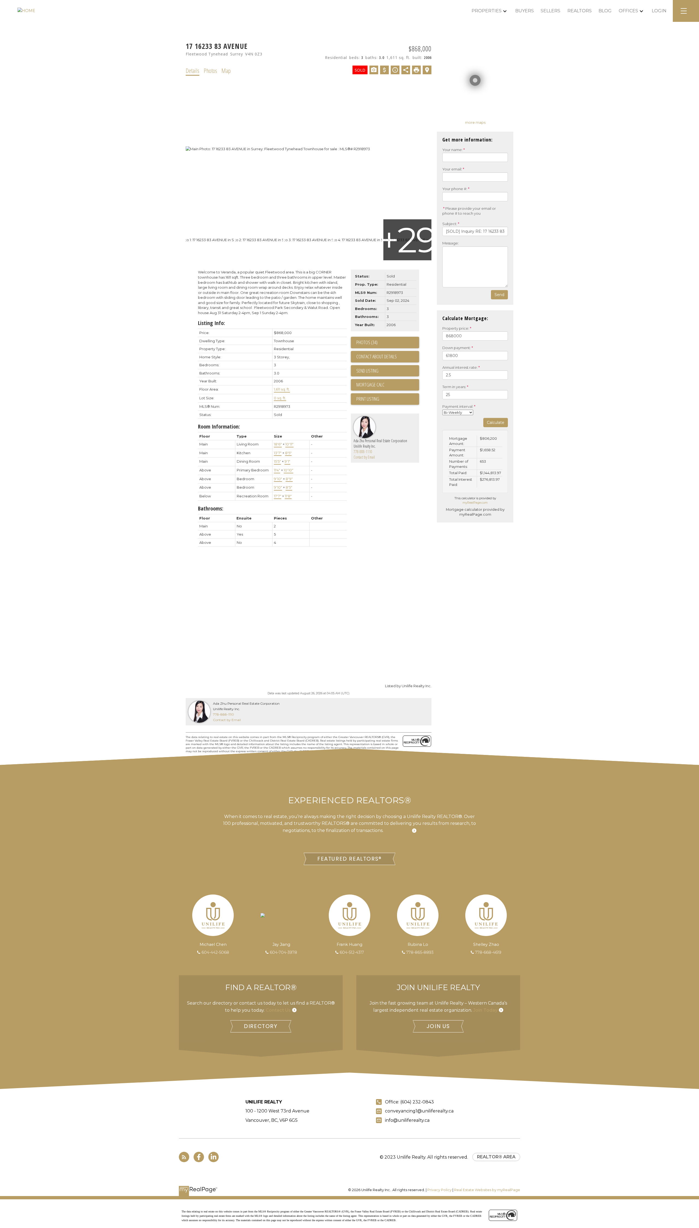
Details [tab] (192, 70)
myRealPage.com (475, 502)
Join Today (485, 1010)
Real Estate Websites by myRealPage (487, 1190)
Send (499, 294)
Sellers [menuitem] (550, 10)
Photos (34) (367, 342)
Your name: (452, 149)
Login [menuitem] (659, 10)
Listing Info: (211, 323)
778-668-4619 (488, 952)
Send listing (367, 370)
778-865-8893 (420, 952)
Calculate (495, 422)
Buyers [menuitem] (524, 10)
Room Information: (219, 426)
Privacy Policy (439, 1190)
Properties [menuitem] (487, 10)
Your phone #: (454, 189)
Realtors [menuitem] (579, 10)
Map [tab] (226, 70)
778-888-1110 (363, 451)
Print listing (367, 398)
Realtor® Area (496, 1156)
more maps (475, 122)
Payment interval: (457, 406)
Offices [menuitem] (628, 10)
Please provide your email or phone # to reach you (469, 211)
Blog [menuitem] (605, 10)
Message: (450, 243)
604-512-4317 (352, 952)
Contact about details (376, 356)
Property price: (455, 328)
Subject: (449, 224)
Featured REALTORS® (349, 858)
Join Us (438, 1026)
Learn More (397, 830)
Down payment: (456, 348)
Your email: (452, 169)
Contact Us (278, 1010)
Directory (260, 1026)
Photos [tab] (210, 70)
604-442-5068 (215, 952)
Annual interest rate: (460, 367)
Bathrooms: (210, 508)
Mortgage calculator (387, 384)
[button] (349, 859)
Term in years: (454, 387)
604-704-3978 (283, 952)
